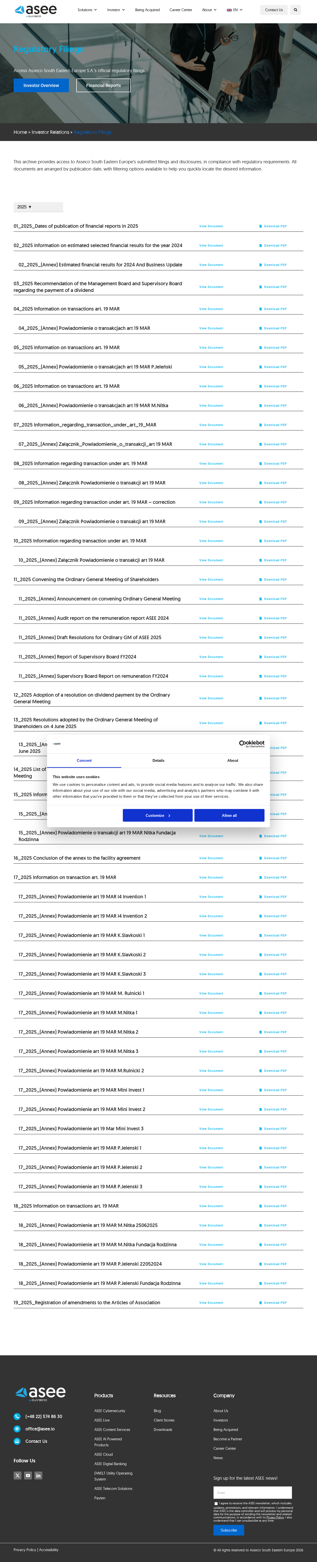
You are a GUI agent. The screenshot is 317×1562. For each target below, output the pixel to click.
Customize (155, 815)
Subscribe (229, 1530)
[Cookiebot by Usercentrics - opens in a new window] (242, 744)
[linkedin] (38, 1475)
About (207, 9)
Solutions (85, 9)
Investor (113, 9)
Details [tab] (159, 760)
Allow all (229, 815)
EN (235, 9)
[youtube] (28, 1475)
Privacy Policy (275, 1517)
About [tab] (232, 760)
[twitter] (18, 1475)
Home (20, 132)
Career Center (181, 9)
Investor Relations (50, 132)
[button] (295, 10)
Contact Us (274, 9)
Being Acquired (147, 9)
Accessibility (48, 1549)
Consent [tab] (84, 760)
